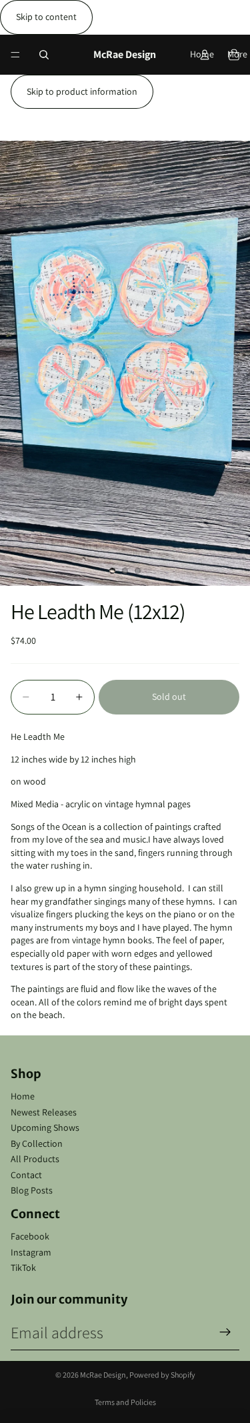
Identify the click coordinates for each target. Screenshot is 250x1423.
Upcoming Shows (45, 1127)
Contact (26, 1175)
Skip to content (46, 17)
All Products (35, 1159)
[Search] (44, 54)
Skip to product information (82, 91)
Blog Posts (32, 1190)
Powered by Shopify (162, 1375)
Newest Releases (44, 1112)
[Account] (204, 54)
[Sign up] (225, 1332)
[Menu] (15, 54)
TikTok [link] (23, 1268)
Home (23, 1096)
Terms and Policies (125, 1402)
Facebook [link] (30, 1236)
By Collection (37, 1143)
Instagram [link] (31, 1252)
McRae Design (103, 1375)
